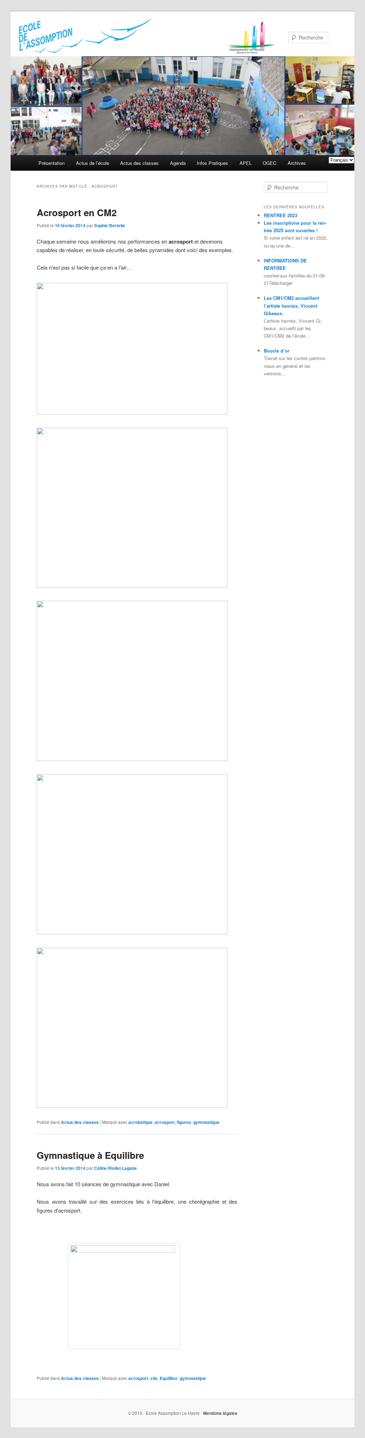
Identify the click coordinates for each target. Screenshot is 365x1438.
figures (184, 1122)
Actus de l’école (92, 163)
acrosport (165, 1122)
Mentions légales (220, 1413)
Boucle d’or (276, 350)
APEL (246, 163)
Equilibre (169, 1378)
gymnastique (206, 1122)
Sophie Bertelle (109, 225)
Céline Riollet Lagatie (115, 1168)
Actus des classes (139, 163)
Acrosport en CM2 (77, 212)
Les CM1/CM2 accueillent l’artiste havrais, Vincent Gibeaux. (291, 305)
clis (154, 1378)
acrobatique (140, 1122)
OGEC (269, 163)
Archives (297, 163)
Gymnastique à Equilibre (90, 1155)
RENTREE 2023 (280, 215)
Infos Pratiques (212, 163)
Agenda (178, 163)
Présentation (51, 163)
